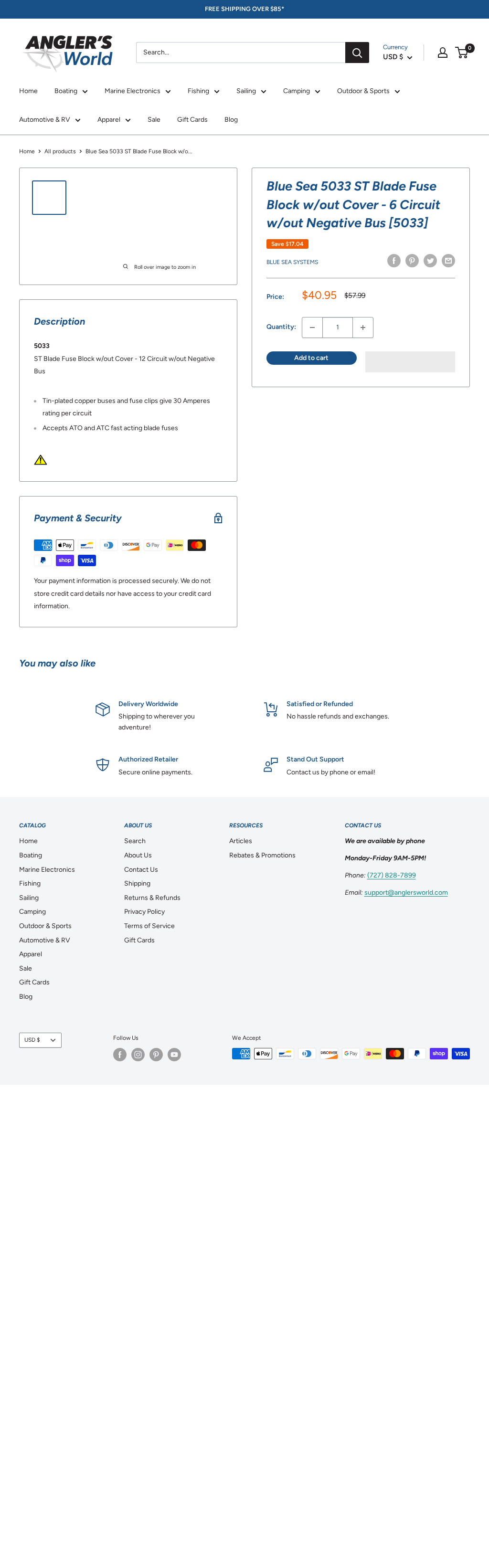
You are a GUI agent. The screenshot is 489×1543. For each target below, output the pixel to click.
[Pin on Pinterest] (412, 260)
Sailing (246, 91)
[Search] (357, 52)
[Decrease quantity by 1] (312, 327)
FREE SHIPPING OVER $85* (244, 8)
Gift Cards (192, 120)
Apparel (108, 120)
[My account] (442, 52)
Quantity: (281, 327)
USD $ (32, 1039)
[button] (410, 361)
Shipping (137, 883)
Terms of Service (149, 926)
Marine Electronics (132, 91)
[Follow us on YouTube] (174, 1054)
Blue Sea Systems (292, 262)
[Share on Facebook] (394, 260)
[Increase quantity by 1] (363, 327)
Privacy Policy (144, 912)
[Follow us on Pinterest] (156, 1054)
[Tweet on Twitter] (430, 260)
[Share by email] (448, 260)
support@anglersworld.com (406, 892)
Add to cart (311, 358)
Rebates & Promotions (262, 855)
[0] (462, 52)
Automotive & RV (44, 120)
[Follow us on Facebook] (120, 1054)
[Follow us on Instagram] (138, 1054)
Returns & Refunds (152, 898)
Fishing (198, 91)
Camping (296, 91)
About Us (138, 855)
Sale (154, 120)
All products (60, 151)
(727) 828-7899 (391, 875)
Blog (231, 120)
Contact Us (141, 870)
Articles (240, 841)
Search (135, 841)
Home (28, 91)
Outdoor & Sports (363, 91)
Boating (65, 91)
